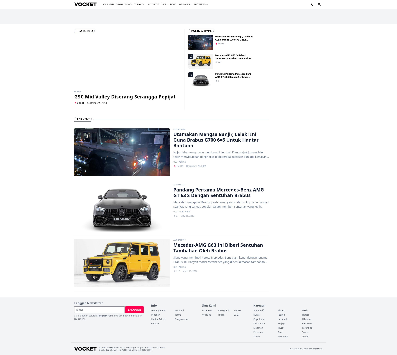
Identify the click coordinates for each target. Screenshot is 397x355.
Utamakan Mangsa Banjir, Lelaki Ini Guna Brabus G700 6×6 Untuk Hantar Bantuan (234, 39)
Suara (305, 332)
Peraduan (258, 332)
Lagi (163, 4)
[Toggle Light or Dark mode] (312, 4)
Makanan (258, 327)
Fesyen (281, 314)
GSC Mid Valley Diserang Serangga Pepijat (125, 96)
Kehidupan (108, 4)
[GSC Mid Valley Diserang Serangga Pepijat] (127, 61)
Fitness (305, 314)
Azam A (182, 162)
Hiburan (306, 319)
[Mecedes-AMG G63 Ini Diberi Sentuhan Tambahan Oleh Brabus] (122, 263)
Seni (280, 332)
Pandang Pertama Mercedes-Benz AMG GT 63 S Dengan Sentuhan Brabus (233, 77)
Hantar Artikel (158, 319)
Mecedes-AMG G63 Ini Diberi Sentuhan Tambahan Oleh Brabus (233, 57)
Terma (178, 314)
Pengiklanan (181, 319)
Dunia (77, 92)
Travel (128, 4)
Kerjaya (155, 323)
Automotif (153, 4)
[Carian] (319, 4)
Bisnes (281, 310)
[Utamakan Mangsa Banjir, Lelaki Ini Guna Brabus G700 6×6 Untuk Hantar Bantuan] (122, 152)
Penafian (155, 314)
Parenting (307, 327)
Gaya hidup (259, 319)
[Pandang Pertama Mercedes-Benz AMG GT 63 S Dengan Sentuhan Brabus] (122, 208)
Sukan (119, 4)
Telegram (102, 315)
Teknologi (139, 4)
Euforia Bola (201, 4)
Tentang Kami (158, 310)
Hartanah (283, 319)
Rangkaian (184, 4)
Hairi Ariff (184, 212)
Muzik (281, 327)
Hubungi (179, 310)
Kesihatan (307, 323)
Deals (173, 4)
